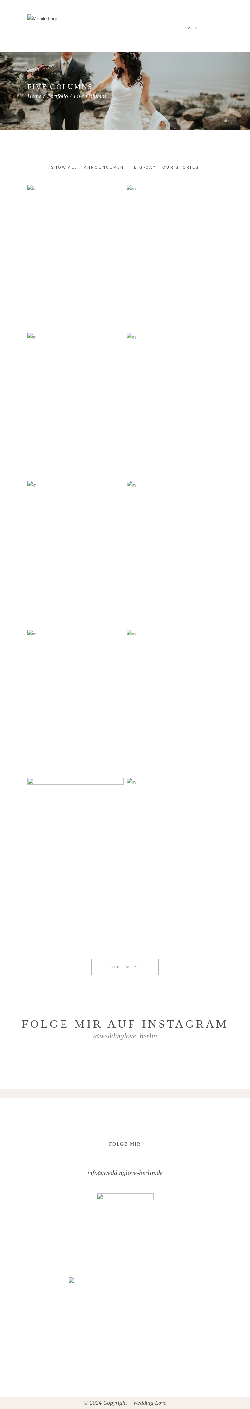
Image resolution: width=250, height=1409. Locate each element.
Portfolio (57, 96)
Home (34, 96)
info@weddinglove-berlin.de (125, 1172)
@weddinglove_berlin (125, 1036)
